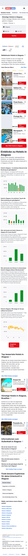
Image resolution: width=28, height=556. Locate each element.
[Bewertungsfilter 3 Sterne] (8, 70)
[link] (14, 146)
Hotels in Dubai (6, 521)
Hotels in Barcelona (7, 528)
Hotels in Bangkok (6, 506)
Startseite (5, 554)
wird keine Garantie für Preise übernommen (11, 537)
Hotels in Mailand (6, 510)
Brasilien (18, 554)
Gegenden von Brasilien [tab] (8, 486)
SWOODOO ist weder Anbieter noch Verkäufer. (12, 542)
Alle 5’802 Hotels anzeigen (9, 376)
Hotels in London (6, 519)
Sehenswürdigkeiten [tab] (7, 493)
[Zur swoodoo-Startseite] (10, 8)
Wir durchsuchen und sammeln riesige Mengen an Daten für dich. (12, 545)
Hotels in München (7, 508)
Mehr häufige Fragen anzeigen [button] (14, 469)
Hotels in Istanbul (6, 515)
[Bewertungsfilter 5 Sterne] (21, 70)
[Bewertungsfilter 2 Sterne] (3, 70)
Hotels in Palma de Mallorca (9, 526)
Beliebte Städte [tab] (6, 482)
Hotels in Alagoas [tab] (7, 489)
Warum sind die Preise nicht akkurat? (13, 548)
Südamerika (11, 554)
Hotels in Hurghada (7, 513)
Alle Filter (24, 67)
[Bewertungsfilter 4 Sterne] (14, 70)
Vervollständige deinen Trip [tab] (9, 497)
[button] (2, 8)
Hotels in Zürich (6, 517)
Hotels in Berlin (6, 524)
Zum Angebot (21, 83)
